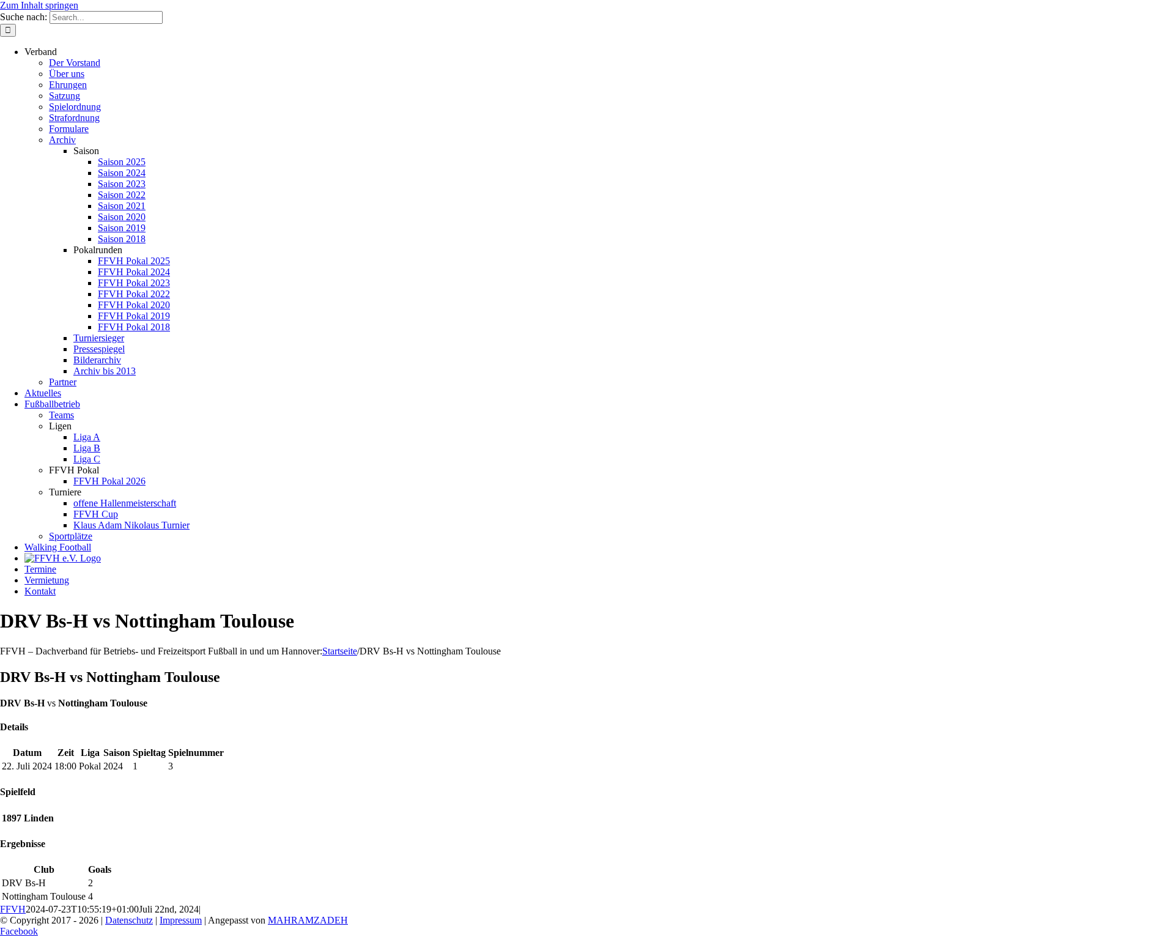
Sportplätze (70, 536)
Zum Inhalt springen (39, 5)
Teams (61, 415)
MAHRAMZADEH (308, 920)
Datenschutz (129, 920)
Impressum (181, 920)
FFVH (13, 909)
